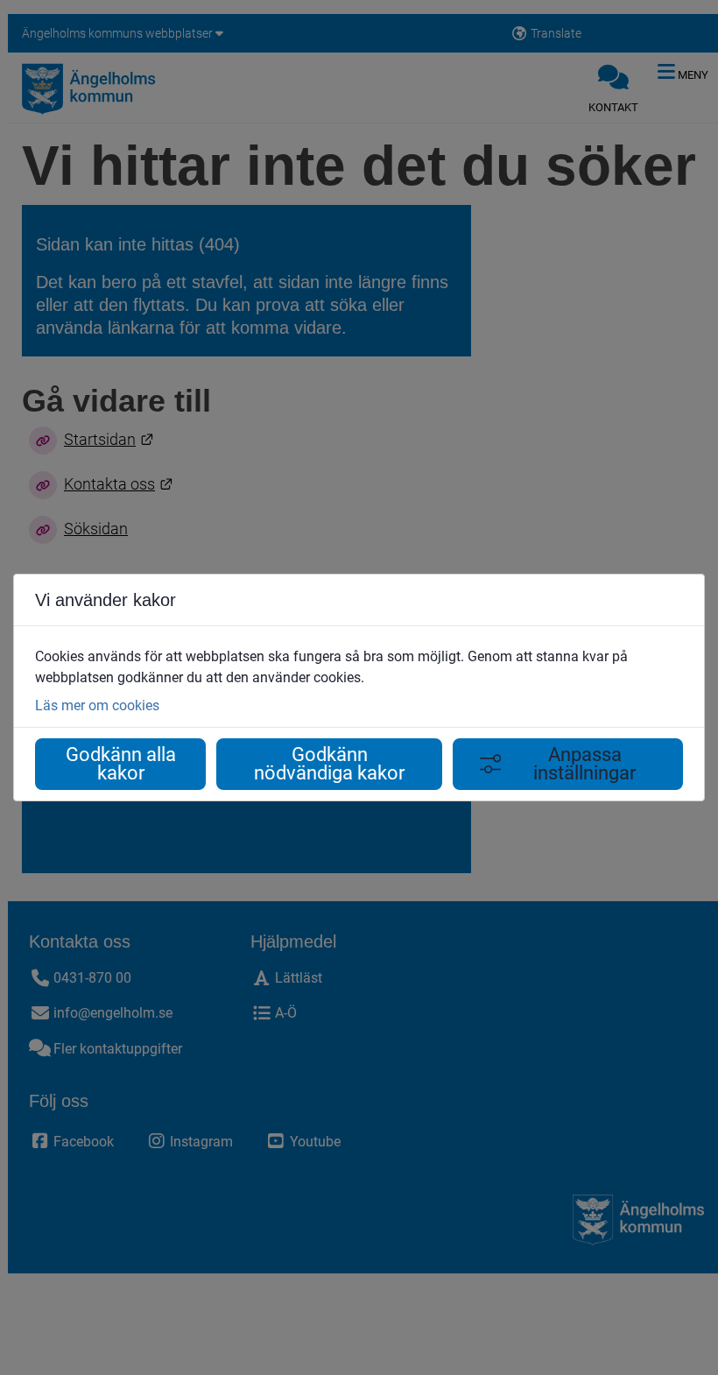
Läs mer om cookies (97, 705)
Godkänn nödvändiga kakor (329, 764)
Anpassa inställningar (584, 764)
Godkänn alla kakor (121, 764)
